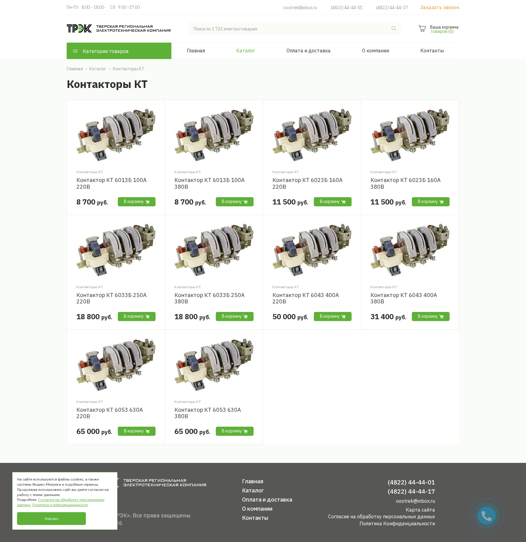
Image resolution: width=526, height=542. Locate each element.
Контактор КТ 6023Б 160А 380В (405, 183)
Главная (196, 50)
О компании (375, 50)
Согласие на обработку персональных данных (381, 516)
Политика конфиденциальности (60, 504)
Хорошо (51, 518)
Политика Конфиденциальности (397, 523)
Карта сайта (420, 510)
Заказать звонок (439, 7)
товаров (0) (442, 31)
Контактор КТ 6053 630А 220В (109, 413)
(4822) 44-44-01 (347, 7)
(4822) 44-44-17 (392, 7)
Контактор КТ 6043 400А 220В (305, 298)
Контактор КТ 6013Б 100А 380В (209, 183)
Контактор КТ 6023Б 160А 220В (307, 183)
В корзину (134, 201)
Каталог (245, 50)
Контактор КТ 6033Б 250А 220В (111, 298)
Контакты (432, 50)
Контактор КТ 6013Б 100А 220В (111, 183)
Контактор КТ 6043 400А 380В (403, 298)
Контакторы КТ (89, 172)
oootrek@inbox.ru (300, 7)
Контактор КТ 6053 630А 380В (207, 413)
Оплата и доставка (308, 50)
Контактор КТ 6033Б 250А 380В (209, 298)
